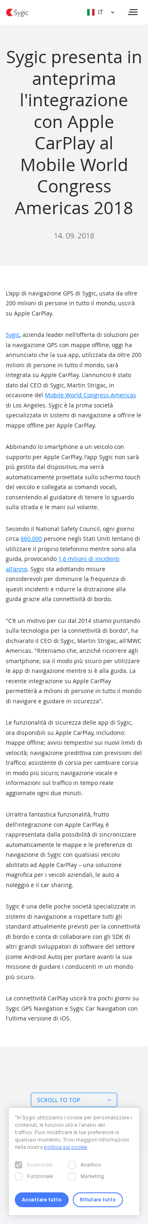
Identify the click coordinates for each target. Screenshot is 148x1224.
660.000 (31, 538)
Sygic (13, 335)
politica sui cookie (65, 1147)
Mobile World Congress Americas (90, 395)
